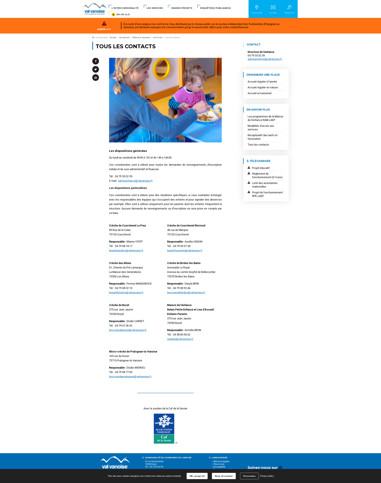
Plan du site (219, 464)
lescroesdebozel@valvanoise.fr (128, 330)
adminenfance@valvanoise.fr (135, 180)
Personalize (249, 476)
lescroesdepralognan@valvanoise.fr (130, 376)
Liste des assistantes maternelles (265, 184)
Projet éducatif (261, 168)
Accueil (113, 38)
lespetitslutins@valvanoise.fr (126, 292)
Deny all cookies (224, 476)
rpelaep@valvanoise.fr (180, 339)
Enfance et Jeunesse (141, 38)
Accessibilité (219, 467)
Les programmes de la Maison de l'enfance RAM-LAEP (265, 118)
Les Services (124, 38)
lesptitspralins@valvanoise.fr (126, 250)
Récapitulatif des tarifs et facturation (262, 137)
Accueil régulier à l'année (262, 81)
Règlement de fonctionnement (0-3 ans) (267, 175)
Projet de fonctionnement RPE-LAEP (267, 194)
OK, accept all (197, 476)
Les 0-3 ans (157, 38)
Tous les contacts (258, 144)
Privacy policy (267, 476)
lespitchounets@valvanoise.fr (184, 250)
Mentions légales (221, 461)
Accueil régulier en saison (263, 87)
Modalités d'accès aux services (261, 127)
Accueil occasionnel (259, 93)
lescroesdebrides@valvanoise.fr (186, 292)
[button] (125, 8)
